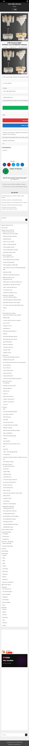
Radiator (5, 333)
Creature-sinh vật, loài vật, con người (12, 320)
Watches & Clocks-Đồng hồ (9, 503)
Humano (4, 555)
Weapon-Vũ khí (6, 349)
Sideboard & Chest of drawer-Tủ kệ (11, 443)
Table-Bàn (5, 449)
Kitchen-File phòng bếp (8, 262)
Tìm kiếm (4, 217)
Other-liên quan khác (8, 370)
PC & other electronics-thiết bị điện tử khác (13, 305)
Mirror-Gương (6, 490)
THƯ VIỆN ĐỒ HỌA (14, 4)
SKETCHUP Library (6, 584)
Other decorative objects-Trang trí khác (12, 493)
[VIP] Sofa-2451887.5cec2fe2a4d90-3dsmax (12, 200)
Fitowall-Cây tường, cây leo (9, 385)
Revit (3, 620)
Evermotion (5, 568)
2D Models (4, 587)
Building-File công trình (8, 359)
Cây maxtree (5, 227)
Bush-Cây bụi (6, 391)
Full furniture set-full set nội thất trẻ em (12, 281)
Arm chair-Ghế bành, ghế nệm (10, 411)
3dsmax (4, 612)
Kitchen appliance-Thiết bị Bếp (10, 265)
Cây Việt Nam (6, 383)
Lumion (4, 625)
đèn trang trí (8, 178)
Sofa (4, 446)
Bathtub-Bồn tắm (7, 239)
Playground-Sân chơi (8, 375)
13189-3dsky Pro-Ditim (22, 47)
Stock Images (5, 599)
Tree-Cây (5, 404)
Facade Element (7, 365)
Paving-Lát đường (7, 373)
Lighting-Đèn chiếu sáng (8, 506)
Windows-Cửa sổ (7, 352)
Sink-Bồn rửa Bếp (7, 272)
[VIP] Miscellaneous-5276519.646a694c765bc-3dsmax (14, 202)
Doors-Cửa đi (6, 323)
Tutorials (4, 548)
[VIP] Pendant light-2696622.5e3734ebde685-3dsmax (14, 44)
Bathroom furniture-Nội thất (10, 236)
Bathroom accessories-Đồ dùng (10, 233)
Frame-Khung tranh (8, 487)
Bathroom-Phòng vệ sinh (8, 231)
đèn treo (13, 178)
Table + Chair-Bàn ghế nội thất (10, 451)
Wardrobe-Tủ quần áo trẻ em (10, 292)
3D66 (3, 560)
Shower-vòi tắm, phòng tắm (9, 244)
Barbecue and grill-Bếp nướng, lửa (11, 357)
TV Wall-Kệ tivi (6, 454)
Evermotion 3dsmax (6, 532)
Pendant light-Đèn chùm (9, 513)
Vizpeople (4, 574)
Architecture (5, 355)
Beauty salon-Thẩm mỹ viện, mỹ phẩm (12, 315)
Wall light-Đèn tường (8, 527)
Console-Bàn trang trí (8, 422)
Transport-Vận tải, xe (8, 347)
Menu (4, 1)
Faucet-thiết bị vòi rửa (8, 256)
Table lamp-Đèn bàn (8, 521)
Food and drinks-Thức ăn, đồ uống (11, 259)
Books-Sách (6, 468)
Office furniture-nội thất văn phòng (11, 430)
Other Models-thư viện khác (9, 313)
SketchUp (4, 622)
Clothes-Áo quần (7, 474)
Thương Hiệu (5, 553)
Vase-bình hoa (6, 501)
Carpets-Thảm (6, 471)
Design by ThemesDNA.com (14, 744)
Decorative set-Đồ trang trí (9, 482)
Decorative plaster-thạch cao (10, 479)
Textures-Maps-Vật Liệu (7, 529)
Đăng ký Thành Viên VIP (7, 225)
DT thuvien (5, 47)
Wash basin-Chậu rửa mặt (9, 252)
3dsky (3, 558)
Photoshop (5, 617)
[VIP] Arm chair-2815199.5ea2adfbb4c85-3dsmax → (14, 184)
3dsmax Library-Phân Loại (8, 230)
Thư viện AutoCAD (6, 589)
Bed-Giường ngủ (7, 417)
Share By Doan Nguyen (7, 582)
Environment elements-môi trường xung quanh (14, 362)
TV (3, 310)
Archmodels (5, 533)
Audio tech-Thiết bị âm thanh (10, 297)
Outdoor (5, 438)
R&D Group (5, 571)
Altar (4, 408)
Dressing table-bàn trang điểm (10, 425)
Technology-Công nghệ (7, 295)
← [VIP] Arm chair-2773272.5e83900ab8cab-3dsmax (14, 186)
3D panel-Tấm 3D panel (8, 466)
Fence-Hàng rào (7, 367)
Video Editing (5, 551)
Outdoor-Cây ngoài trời (8, 399)
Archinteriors (5, 539)
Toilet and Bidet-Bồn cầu (9, 247)
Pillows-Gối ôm (6, 495)
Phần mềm (4, 607)
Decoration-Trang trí (7, 464)
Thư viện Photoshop (7, 591)
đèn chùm (8, 177)
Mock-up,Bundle (6, 594)
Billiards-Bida (6, 317)
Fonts (3, 605)
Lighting (17, 178)
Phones (5, 307)
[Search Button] (27, 1)
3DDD (3, 563)
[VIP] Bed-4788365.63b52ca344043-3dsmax (12, 205)
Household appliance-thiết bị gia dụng (12, 299)
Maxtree (4, 576)
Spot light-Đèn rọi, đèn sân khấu (10, 516)
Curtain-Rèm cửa (7, 476)
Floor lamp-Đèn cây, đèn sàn (10, 510)
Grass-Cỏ (5, 393)
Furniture (4, 407)
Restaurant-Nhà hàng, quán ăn (10, 336)
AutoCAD (4, 614)
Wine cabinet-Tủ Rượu (8, 461)
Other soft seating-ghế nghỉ (9, 435)
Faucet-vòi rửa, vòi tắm (8, 241)
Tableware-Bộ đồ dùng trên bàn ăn (11, 274)
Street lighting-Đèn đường (9, 519)
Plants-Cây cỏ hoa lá (7, 381)
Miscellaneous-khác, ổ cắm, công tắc (11, 302)
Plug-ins (4, 609)
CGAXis (4, 566)
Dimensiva (4, 579)
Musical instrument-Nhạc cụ (10, 331)
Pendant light (16, 179)
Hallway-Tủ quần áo (7, 427)
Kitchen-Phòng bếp (7, 255)
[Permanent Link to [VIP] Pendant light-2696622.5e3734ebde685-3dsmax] (14, 27)
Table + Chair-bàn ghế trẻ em (10, 287)
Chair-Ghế (5, 419)
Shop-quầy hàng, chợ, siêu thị (10, 339)
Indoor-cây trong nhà (8, 396)
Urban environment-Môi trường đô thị (12, 378)
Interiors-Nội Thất (6, 543)
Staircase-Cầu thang (8, 344)
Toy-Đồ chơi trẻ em (7, 290)
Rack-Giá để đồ (6, 441)
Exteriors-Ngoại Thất (7, 546)
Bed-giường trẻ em (7, 279)
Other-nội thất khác (7, 433)
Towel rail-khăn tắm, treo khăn (10, 249)
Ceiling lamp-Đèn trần (8, 508)
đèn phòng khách (19, 177)
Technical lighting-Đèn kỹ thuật (10, 524)
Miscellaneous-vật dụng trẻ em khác (11, 284)
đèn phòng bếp (13, 177)
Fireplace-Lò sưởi (7, 325)
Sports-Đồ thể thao (7, 341)
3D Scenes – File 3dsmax (7, 541)
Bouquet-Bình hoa (7, 388)
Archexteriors (5, 536)
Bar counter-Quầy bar (8, 414)
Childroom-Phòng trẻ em (8, 277)
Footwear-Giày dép (7, 485)
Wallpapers (5, 597)
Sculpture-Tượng (7, 498)
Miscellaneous (6, 328)
